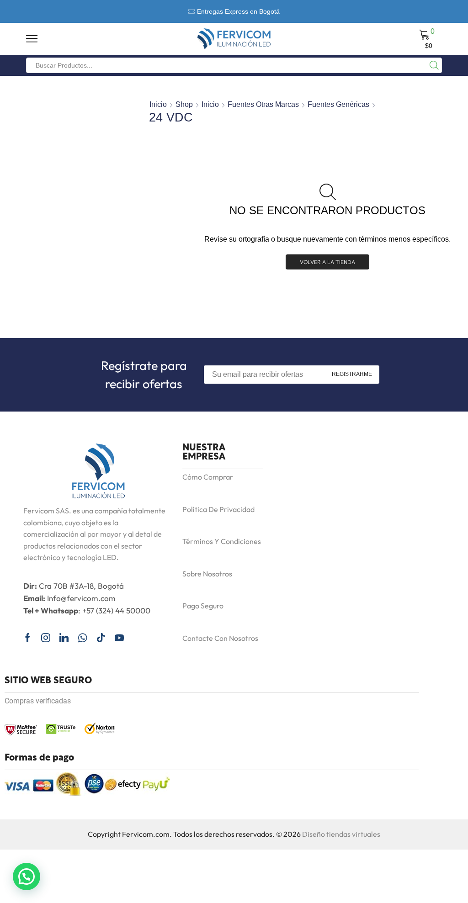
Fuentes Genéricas (338, 104)
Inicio (158, 104)
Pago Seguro (202, 605)
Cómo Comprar (207, 476)
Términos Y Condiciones (221, 541)
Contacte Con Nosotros (220, 638)
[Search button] (434, 65)
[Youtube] (119, 637)
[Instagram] (45, 637)
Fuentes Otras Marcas (263, 104)
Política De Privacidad (218, 509)
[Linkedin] (64, 637)
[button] (26, 876)
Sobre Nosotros (207, 573)
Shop (184, 104)
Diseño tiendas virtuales (341, 834)
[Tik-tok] (101, 637)
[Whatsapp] (82, 637)
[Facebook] (27, 637)
